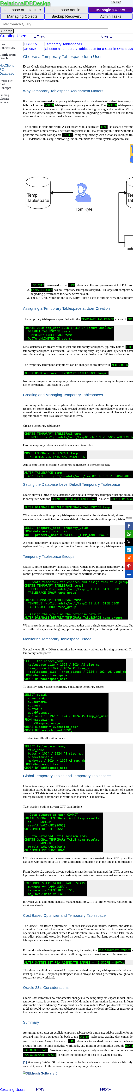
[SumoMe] (129, 574)
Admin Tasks (110, 16)
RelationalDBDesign (25, 3)
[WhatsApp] (129, 534)
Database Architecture (22, 10)
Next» (106, 36)
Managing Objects (22, 16)
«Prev (40, 36)
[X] (129, 542)
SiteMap (116, 2)
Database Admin (66, 10)
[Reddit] (129, 558)
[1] (25, 1062)
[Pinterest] (129, 566)
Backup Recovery (66, 16)
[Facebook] (129, 526)
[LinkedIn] (129, 550)
